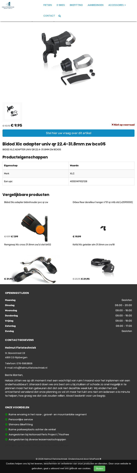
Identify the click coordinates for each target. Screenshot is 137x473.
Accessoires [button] (116, 5)
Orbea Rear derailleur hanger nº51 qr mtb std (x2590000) (103, 202)
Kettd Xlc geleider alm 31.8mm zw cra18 (94, 244)
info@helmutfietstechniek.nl (30, 367)
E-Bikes (61, 5)
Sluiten (99, 468)
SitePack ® (95, 458)
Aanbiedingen (95, 5)
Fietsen (47, 5)
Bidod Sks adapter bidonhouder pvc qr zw (26, 202)
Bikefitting (76, 5)
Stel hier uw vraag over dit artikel (68, 133)
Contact (49, 15)
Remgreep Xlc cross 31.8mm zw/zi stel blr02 (27, 244)
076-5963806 (24, 363)
